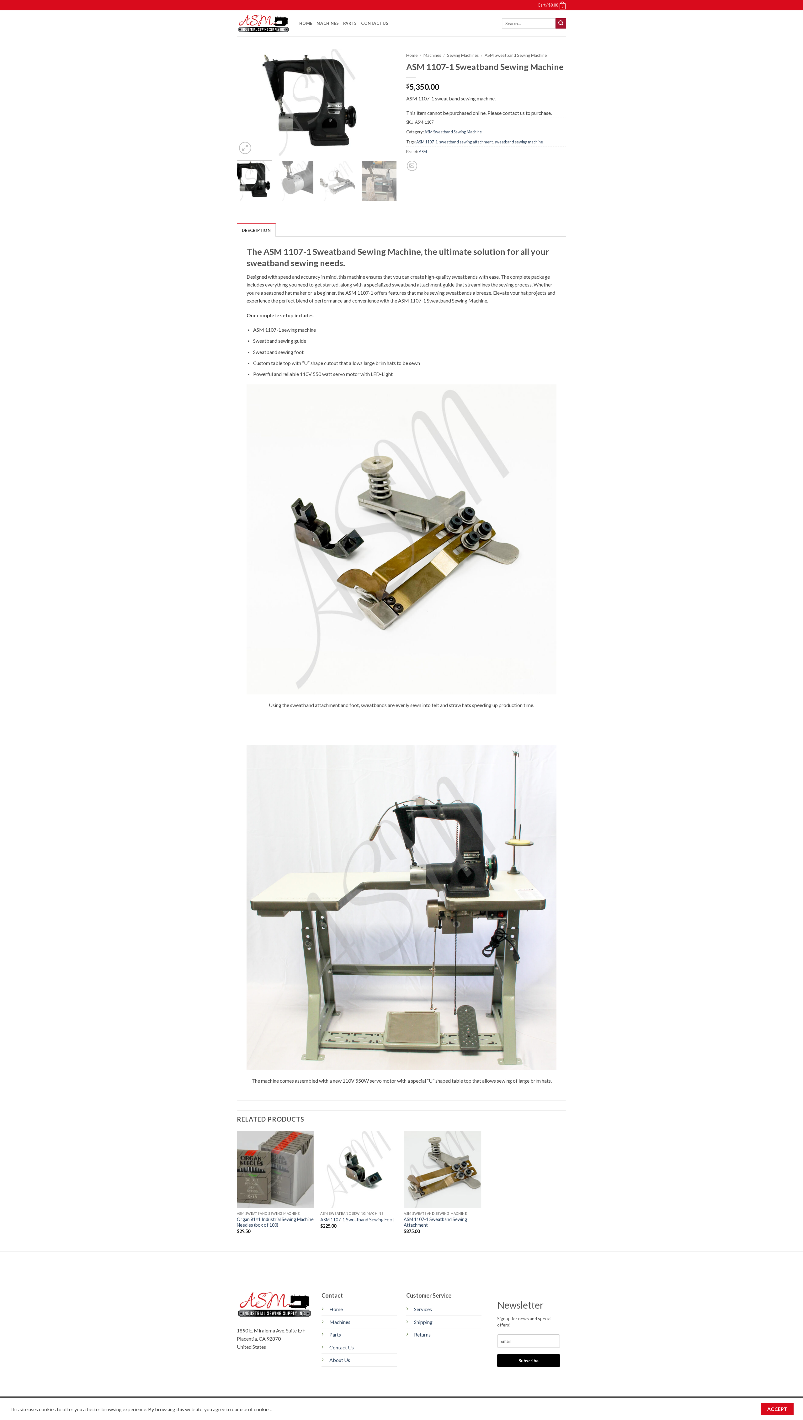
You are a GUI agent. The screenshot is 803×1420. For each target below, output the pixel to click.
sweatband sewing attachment (466, 141)
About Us (339, 1360)
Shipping (423, 1322)
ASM (423, 151)
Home (305, 23)
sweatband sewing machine (518, 141)
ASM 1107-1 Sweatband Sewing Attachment (435, 1222)
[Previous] (247, 102)
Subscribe (528, 1360)
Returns (422, 1334)
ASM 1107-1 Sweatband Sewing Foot (357, 1219)
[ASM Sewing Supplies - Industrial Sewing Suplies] (263, 23)
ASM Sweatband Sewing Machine (516, 55)
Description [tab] (256, 230)
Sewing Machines (463, 55)
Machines (327, 23)
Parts (350, 23)
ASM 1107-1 (427, 141)
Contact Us (374, 23)
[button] (552, 5)
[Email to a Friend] (412, 166)
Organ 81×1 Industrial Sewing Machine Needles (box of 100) (275, 1222)
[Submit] (561, 23)
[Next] (385, 102)
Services (423, 1309)
